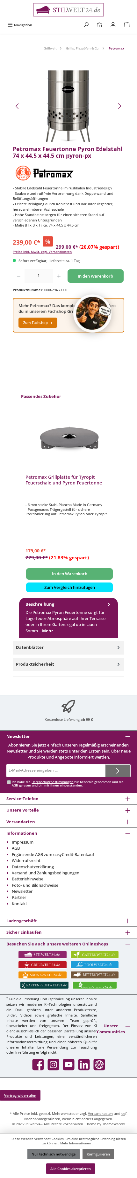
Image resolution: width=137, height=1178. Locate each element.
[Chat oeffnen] (92, 313)
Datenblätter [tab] (30, 647)
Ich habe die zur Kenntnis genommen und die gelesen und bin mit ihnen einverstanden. (68, 784)
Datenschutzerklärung (33, 867)
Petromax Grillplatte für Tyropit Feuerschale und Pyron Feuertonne (63, 479)
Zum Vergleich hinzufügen (69, 587)
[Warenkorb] (127, 25)
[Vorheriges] (17, 106)
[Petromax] (68, 173)
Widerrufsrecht (26, 860)
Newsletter (22, 891)
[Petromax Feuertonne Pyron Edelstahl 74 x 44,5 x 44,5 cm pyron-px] (68, 106)
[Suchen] (86, 25)
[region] (68, 106)
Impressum (22, 842)
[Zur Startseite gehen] (68, 9)
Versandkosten (100, 1113)
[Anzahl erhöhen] (59, 276)
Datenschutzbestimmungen (52, 782)
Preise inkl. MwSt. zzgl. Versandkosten (42, 252)
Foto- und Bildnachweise (35, 885)
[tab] (68, 618)
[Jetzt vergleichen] (99, 25)
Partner (19, 897)
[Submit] (118, 770)
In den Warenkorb (95, 276)
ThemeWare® (113, 1124)
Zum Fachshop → (37, 322)
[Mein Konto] (113, 25)
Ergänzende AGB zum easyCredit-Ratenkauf (53, 854)
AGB (15, 785)
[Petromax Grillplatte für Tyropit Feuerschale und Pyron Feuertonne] (69, 438)
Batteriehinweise (27, 879)
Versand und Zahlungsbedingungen (45, 873)
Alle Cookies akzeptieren (70, 1168)
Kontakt (19, 903)
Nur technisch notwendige (54, 1154)
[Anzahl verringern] (19, 276)
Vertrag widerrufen (20, 1095)
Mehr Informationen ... (77, 1143)
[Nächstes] (119, 106)
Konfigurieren (98, 1154)
